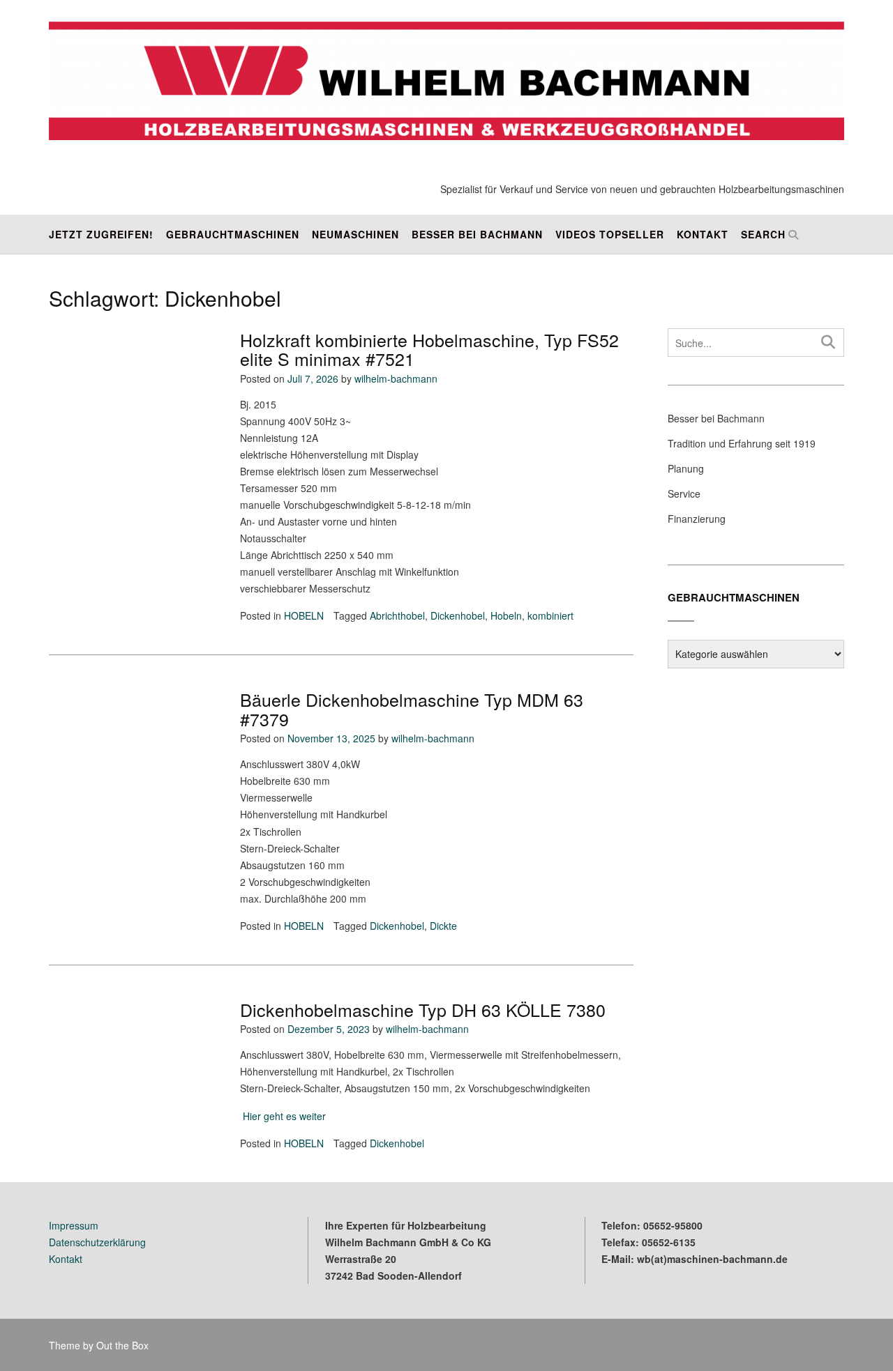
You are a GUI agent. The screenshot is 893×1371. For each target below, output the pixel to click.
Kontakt (702, 234)
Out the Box (122, 1345)
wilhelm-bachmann (395, 378)
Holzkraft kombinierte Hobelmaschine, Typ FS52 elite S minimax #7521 (429, 349)
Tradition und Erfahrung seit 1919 (742, 443)
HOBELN (304, 615)
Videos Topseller (609, 234)
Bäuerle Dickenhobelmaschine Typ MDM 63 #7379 (411, 709)
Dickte (443, 926)
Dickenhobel (457, 615)
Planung (686, 468)
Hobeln (506, 615)
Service (684, 493)
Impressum (73, 1225)
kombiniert (550, 615)
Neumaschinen (355, 234)
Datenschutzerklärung (97, 1242)
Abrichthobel (397, 615)
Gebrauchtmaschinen (232, 234)
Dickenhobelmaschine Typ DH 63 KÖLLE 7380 (423, 1009)
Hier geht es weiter (283, 1116)
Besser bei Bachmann (477, 234)
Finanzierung (697, 519)
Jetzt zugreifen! (101, 234)
